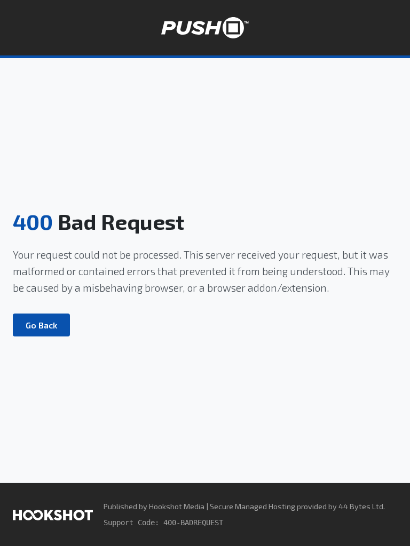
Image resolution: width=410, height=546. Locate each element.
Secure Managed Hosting (252, 506)
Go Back (41, 325)
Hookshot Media (176, 506)
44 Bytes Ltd (360, 506)
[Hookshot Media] (53, 514)
